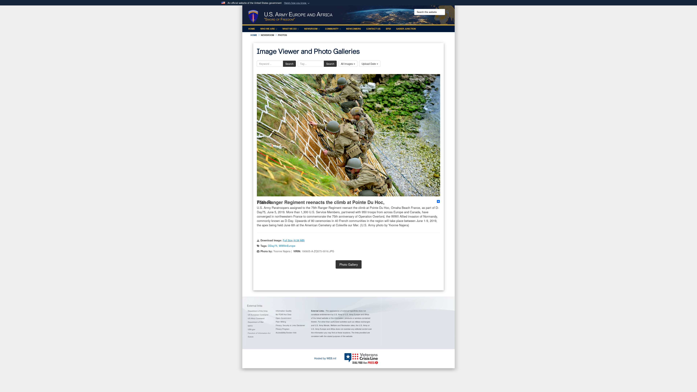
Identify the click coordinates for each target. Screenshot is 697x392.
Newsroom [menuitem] (310, 28)
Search (289, 64)
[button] (297, 3)
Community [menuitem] (332, 28)
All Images (347, 64)
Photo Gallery (348, 264)
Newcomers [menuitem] (353, 28)
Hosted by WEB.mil (325, 358)
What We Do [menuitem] (289, 28)
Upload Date (369, 64)
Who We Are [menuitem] (267, 28)
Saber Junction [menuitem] (406, 28)
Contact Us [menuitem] (373, 28)
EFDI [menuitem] (388, 28)
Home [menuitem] (251, 28)
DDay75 (272, 246)
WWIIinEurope (287, 246)
